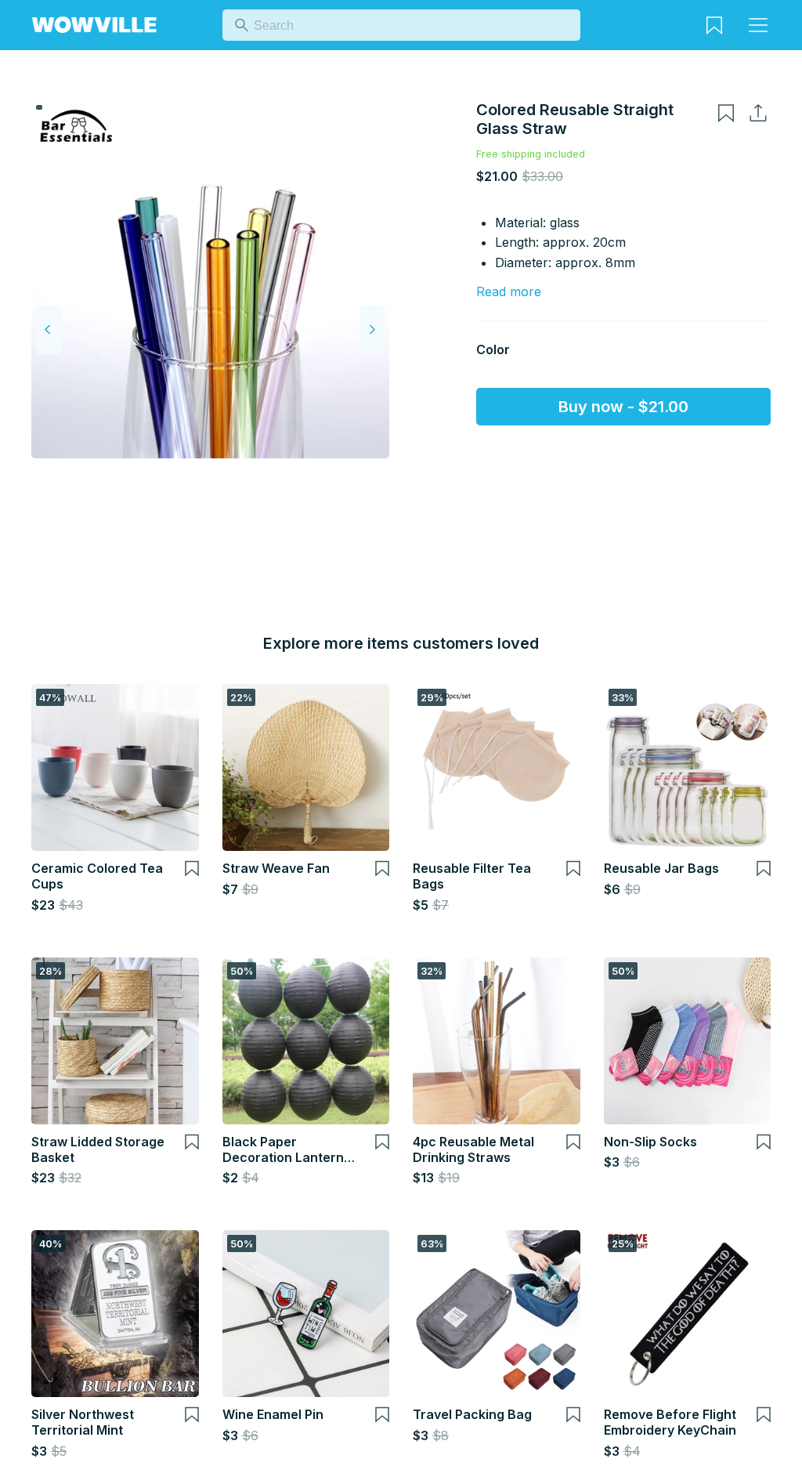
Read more (508, 291)
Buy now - (623, 406)
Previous (48, 330)
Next (372, 330)
